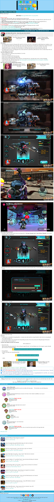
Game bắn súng (8, 466)
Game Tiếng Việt (17, 477)
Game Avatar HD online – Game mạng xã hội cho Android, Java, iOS (20, 486)
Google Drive (35, 370)
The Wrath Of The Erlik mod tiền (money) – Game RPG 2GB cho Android (20, 480)
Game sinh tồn (11, 477)
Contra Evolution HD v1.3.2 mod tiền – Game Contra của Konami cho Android (21, 464)
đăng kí (28, 381)
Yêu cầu (10, 11)
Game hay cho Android (35, 498)
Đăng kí (5, 11)
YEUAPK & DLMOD (25, 500)
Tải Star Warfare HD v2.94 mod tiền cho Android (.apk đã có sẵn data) (28, 349)
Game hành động (12, 439)
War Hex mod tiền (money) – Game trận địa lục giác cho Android (19, 448)
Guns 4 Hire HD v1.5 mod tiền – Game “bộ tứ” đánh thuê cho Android (20, 453)
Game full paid (11, 445)
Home (2, 11)
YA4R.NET (28, 382)
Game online (11, 488)
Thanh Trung (15, 22)
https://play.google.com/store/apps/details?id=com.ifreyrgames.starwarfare (34, 59)
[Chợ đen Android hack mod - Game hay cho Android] (21, 496)
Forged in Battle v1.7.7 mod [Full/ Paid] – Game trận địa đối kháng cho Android (22, 459)
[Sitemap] (30, 496)
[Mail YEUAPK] (33, 496)
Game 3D (7, 439)
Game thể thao (15, 472)
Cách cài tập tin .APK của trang (8, 26)
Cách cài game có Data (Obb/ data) (8, 27)
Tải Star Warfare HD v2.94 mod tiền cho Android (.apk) (28, 355)
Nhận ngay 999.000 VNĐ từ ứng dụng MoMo (29, 15)
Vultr (30, 499)
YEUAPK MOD (31, 22)
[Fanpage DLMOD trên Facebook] (24, 496)
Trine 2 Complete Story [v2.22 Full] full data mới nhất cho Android (19, 443)
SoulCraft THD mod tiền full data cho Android (15, 437)
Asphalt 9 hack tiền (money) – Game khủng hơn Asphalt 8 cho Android (20, 470)
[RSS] (26, 496)
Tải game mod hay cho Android (32, 23)
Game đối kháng (16, 461)
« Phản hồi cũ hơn (3, 431)
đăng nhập (23, 381)
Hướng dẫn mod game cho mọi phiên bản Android (11, 28)
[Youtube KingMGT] (28, 496)
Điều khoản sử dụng (18, 498)
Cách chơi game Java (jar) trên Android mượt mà (11, 29)
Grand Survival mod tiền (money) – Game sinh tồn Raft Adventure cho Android (22, 475)
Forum (14, 11)
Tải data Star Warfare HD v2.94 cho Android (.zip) (28, 359)
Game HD (22, 445)
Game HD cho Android (26, 498)
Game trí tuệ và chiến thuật (18, 450)
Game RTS (11, 450)
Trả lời (8, 390)
